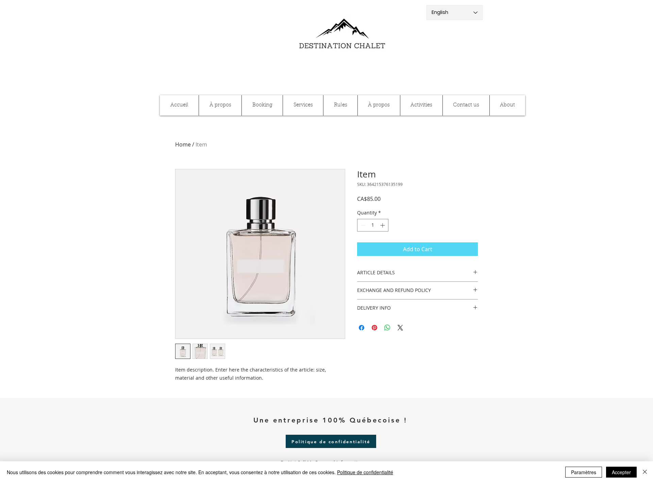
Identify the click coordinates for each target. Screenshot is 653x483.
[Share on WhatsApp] (387, 328)
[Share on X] (400, 328)
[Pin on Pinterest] (374, 328)
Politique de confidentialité (365, 472)
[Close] (645, 472)
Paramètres (583, 472)
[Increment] (383, 225)
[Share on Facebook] (361, 328)
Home (183, 144)
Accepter (621, 472)
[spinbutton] (373, 225)
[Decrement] (362, 225)
